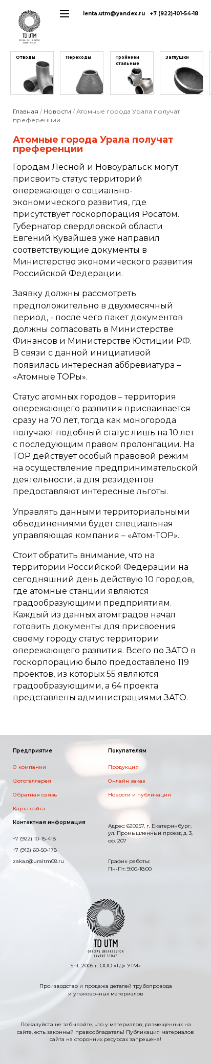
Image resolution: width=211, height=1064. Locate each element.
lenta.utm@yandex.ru (114, 13)
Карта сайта (29, 808)
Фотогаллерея (32, 781)
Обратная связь (35, 794)
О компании (29, 767)
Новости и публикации (139, 794)
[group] (32, 73)
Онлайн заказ (126, 781)
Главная (25, 111)
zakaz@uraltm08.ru (38, 861)
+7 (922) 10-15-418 (34, 839)
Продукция (123, 767)
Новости (57, 111)
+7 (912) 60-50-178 (35, 850)
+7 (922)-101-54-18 (174, 13)
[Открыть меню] (64, 11)
